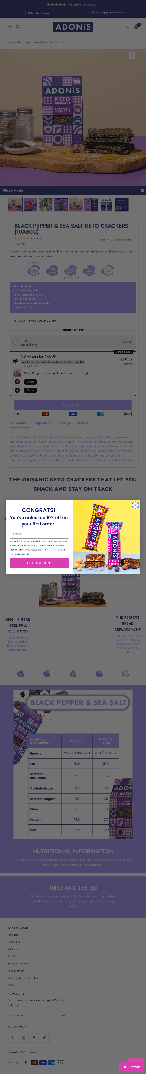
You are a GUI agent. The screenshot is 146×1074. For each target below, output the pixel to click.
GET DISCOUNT (39, 563)
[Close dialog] (135, 505)
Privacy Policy (15, 554)
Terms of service (54, 550)
